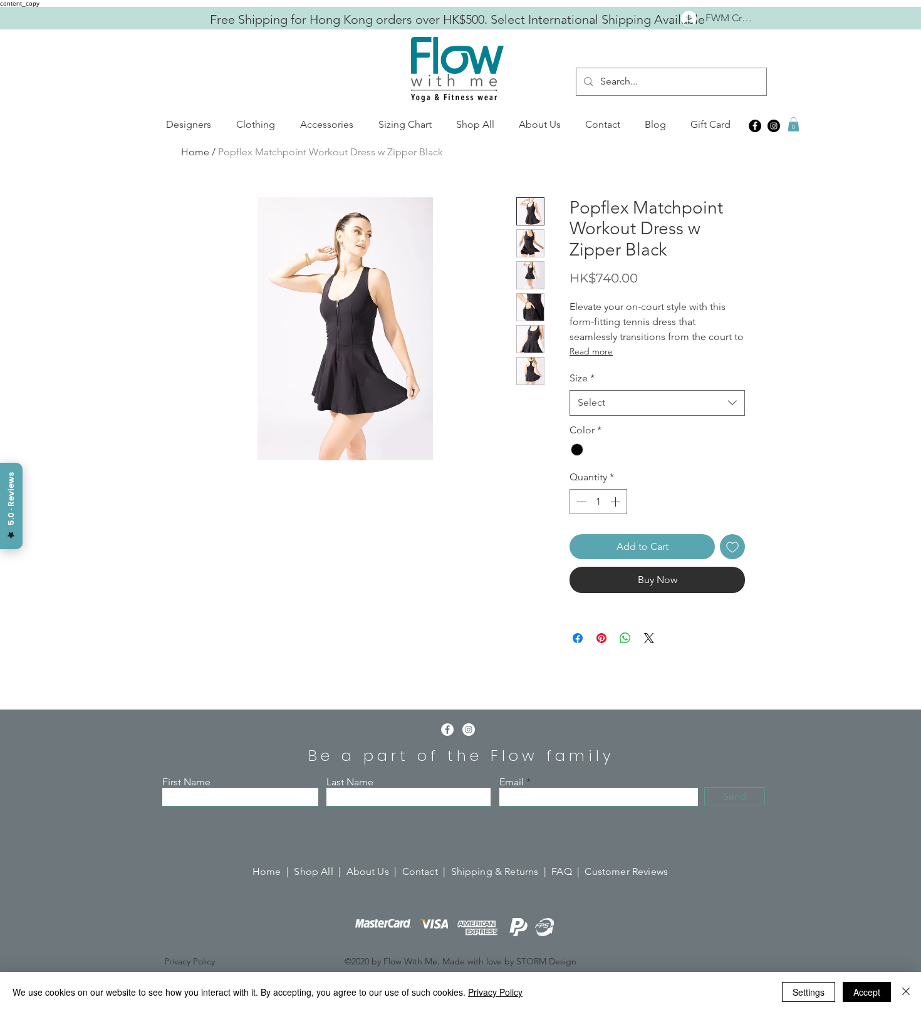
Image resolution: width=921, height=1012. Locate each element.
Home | (273, 871)
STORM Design (546, 961)
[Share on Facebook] (577, 638)
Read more (591, 351)
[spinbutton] (598, 502)
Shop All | (320, 871)
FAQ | (568, 871)
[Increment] (616, 502)
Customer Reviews (626, 871)
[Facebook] (755, 126)
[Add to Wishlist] (732, 546)
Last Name (349, 782)
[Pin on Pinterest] (601, 638)
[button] (189, 124)
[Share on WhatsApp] (625, 638)
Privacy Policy (495, 992)
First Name (186, 782)
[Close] (905, 992)
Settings (809, 992)
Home (195, 152)
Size (582, 378)
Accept (866, 992)
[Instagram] (774, 126)
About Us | (374, 871)
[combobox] (657, 402)
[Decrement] (580, 502)
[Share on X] (649, 638)
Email (511, 782)
